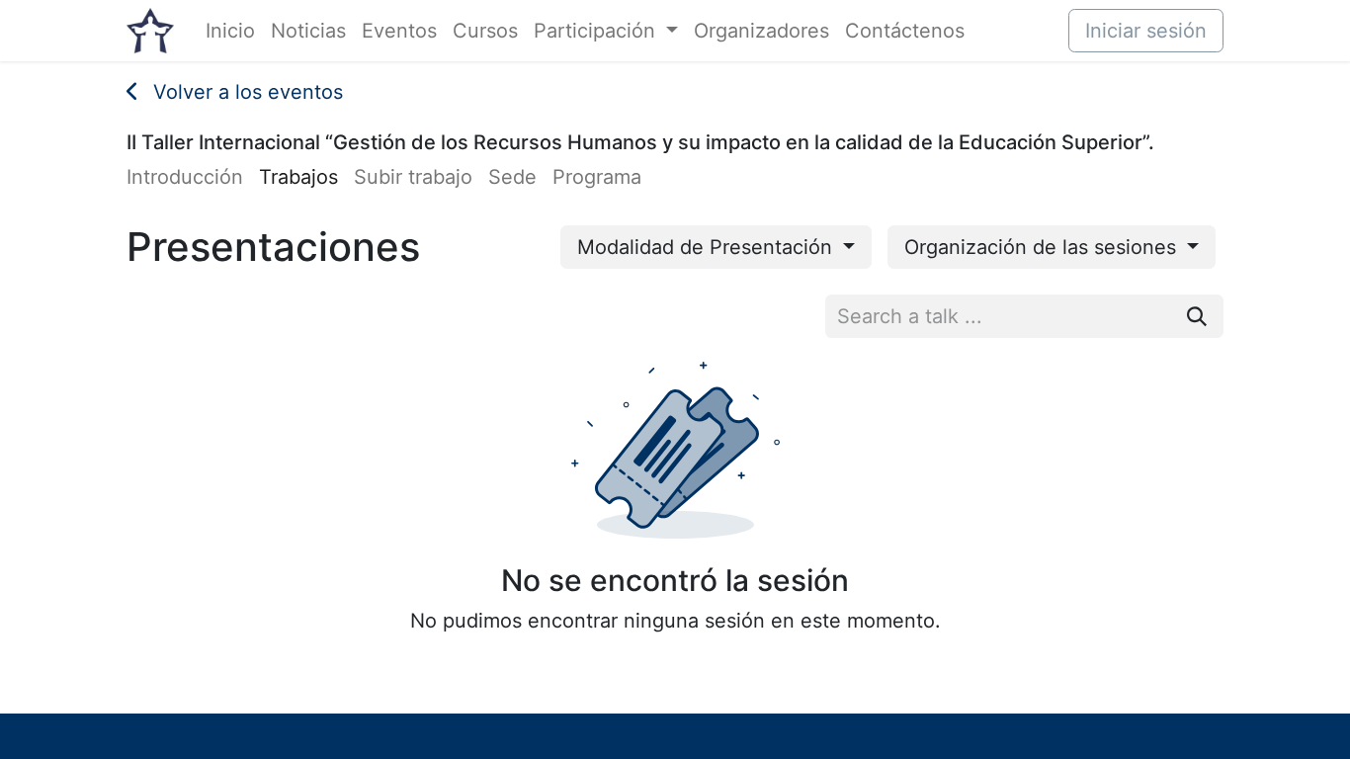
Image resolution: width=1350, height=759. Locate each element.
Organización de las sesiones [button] (1043, 247)
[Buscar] (1196, 316)
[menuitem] (230, 30)
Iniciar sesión (1146, 30)
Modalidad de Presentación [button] (707, 247)
